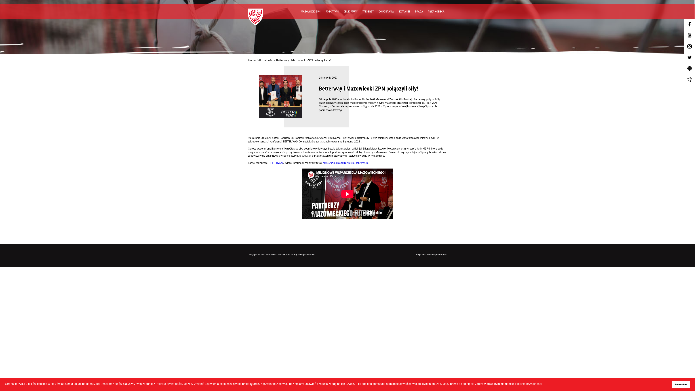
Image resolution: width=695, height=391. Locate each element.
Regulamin (421, 254)
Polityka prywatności (437, 254)
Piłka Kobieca (436, 11)
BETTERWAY (276, 163)
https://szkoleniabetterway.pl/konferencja (345, 163)
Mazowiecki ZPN (311, 11)
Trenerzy (368, 11)
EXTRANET (404, 11)
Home (252, 60)
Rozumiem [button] (681, 384)
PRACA (419, 11)
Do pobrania (386, 11)
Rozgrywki (332, 11)
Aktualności (265, 60)
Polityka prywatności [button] (528, 383)
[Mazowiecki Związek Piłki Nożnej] (259, 15)
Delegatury (350, 11)
